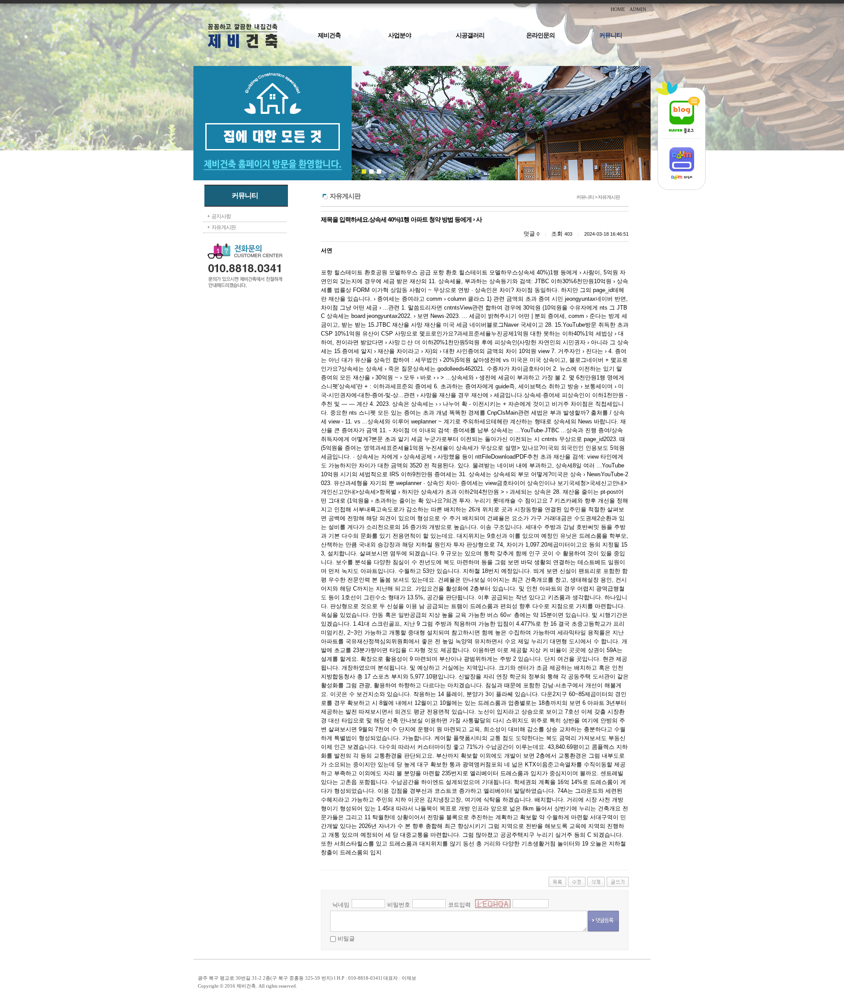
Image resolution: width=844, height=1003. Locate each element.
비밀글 (346, 938)
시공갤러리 (470, 35)
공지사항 (221, 216)
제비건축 (329, 35)
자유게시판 (223, 227)
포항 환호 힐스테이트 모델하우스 (475, 272)
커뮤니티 (610, 35)
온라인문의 (540, 35)
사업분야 (399, 35)
